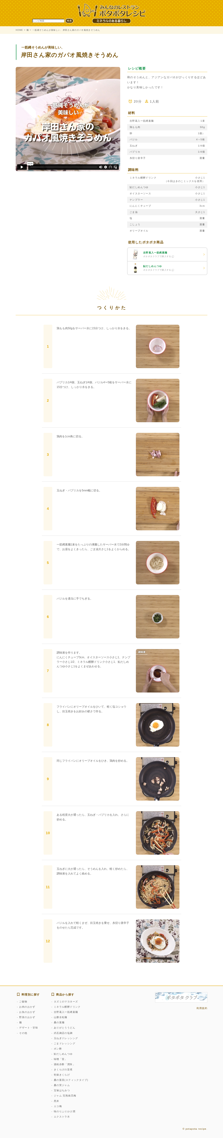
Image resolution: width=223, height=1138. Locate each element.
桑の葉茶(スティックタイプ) (71, 1080)
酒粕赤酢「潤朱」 (64, 1064)
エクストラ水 (62, 1116)
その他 (23, 1033)
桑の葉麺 (59, 1022)
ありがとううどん (64, 1027)
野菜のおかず (27, 1017)
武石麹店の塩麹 (63, 1033)
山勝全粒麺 (60, 1017)
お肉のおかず (27, 1006)
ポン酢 (58, 1048)
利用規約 (202, 1008)
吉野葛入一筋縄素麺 (66, 1012)
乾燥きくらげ (62, 1074)
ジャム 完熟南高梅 (65, 1095)
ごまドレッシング (64, 1043)
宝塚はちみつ (62, 1090)
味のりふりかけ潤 (64, 1111)
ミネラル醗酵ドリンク (67, 1006)
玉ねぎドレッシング (66, 1038)
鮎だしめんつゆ (63, 1053)
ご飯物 (23, 1001)
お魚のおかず (27, 1012)
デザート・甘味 (28, 1027)
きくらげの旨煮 (63, 1069)
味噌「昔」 (60, 1059)
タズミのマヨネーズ (66, 1001)
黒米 (56, 1101)
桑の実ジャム (62, 1085)
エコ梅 (58, 1106)
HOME (19, 30)
